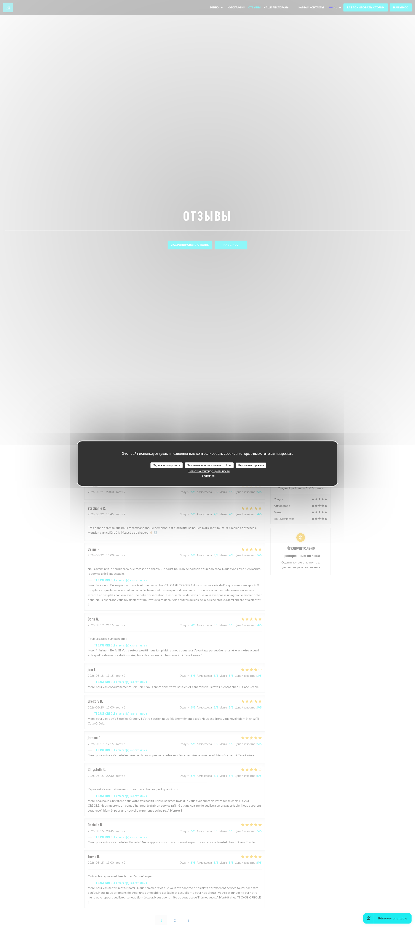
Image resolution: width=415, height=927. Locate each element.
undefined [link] (208, 475)
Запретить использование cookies (209, 465)
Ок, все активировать (166, 465)
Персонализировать (251, 465)
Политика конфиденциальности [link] (209, 471)
